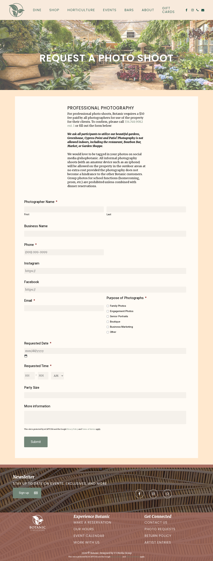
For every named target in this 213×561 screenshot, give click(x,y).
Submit (36, 441)
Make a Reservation (92, 522)
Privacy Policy (72, 429)
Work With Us (87, 542)
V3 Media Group (123, 553)
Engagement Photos (121, 311)
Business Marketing (121, 327)
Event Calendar (89, 535)
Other (113, 332)
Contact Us (155, 522)
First (26, 214)
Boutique (115, 321)
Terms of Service (89, 429)
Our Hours (84, 529)
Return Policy (157, 535)
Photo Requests (159, 529)
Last (109, 214)
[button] (27, 493)
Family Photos (118, 306)
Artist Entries (157, 542)
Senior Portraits (119, 316)
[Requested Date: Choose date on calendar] (25, 356)
